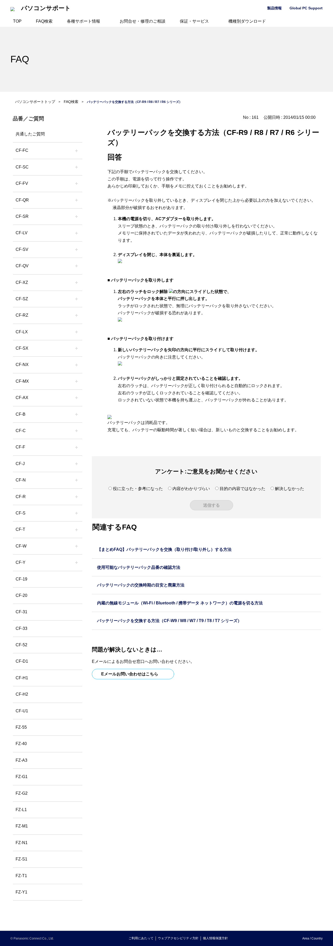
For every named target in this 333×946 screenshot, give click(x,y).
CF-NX (22, 364)
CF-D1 (22, 661)
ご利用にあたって (141, 938)
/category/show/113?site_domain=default (76, 562)
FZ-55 (21, 727)
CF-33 (21, 628)
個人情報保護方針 (215, 938)
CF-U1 (22, 711)
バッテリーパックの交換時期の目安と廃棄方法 (140, 585)
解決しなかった (289, 488)
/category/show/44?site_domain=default (76, 414)
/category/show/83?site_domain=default (76, 348)
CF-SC (22, 167)
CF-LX (22, 332)
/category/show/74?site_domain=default (76, 216)
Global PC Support (306, 8)
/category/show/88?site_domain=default (76, 299)
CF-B (20, 414)
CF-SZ (22, 299)
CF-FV (22, 183)
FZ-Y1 (21, 892)
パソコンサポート (46, 8)
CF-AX (22, 397)
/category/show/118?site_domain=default (76, 167)
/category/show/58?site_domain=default (76, 266)
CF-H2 (22, 694)
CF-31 (21, 612)
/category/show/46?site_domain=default (76, 447)
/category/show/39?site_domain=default (76, 381)
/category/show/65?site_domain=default (76, 315)
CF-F (20, 447)
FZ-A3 (21, 760)
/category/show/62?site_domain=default (76, 497)
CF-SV (22, 249)
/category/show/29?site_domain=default (76, 233)
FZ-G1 (22, 776)
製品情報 (274, 8)
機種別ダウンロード (247, 21)
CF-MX (22, 381)
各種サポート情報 (83, 21)
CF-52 (21, 645)
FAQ (19, 59)
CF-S (20, 513)
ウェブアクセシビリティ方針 (178, 938)
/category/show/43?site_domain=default (76, 398)
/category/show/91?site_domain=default (76, 529)
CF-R (21, 496)
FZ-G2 (22, 793)
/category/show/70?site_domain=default (76, 513)
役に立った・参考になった (138, 488)
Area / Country (312, 938)
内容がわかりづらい (191, 488)
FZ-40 (21, 743)
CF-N (21, 480)
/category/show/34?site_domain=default (76, 332)
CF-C (21, 430)
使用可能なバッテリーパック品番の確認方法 (138, 567)
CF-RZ (22, 315)
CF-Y (20, 562)
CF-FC (22, 150)
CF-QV (22, 266)
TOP (17, 21)
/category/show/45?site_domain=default (76, 431)
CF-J (20, 463)
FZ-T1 (21, 875)
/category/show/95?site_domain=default (76, 546)
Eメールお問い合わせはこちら (129, 674)
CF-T (20, 529)
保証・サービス (194, 21)
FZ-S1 (21, 859)
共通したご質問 (30, 134)
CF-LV (22, 233)
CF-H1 (22, 678)
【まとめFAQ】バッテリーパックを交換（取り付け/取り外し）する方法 (164, 549)
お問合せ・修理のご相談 (142, 21)
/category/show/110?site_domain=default (76, 200)
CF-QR (22, 200)
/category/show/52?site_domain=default (76, 365)
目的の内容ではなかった (242, 488)
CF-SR (22, 216)
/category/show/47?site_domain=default (76, 464)
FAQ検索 (44, 21)
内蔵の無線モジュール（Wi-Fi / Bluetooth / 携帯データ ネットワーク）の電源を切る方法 (180, 603)
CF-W (21, 546)
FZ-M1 (22, 826)
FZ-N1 (22, 842)
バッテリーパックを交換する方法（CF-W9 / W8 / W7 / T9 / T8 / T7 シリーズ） (169, 620)
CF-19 (21, 579)
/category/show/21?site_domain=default (76, 183)
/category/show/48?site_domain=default (76, 480)
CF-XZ (22, 282)
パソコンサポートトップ (35, 102)
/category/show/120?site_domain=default (76, 150)
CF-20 (21, 595)
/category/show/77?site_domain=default (76, 249)
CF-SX (22, 348)
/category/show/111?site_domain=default (76, 282)
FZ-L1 (21, 809)
